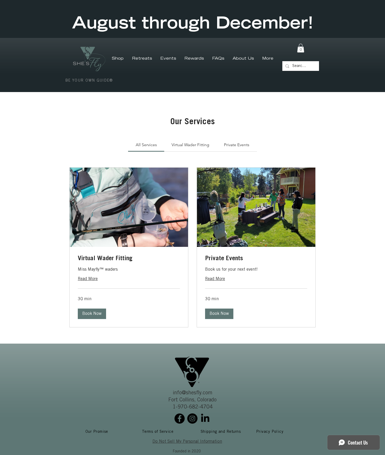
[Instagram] (192, 418)
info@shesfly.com (192, 393)
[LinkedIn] (205, 418)
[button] (300, 48)
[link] (146, 144)
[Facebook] (179, 418)
